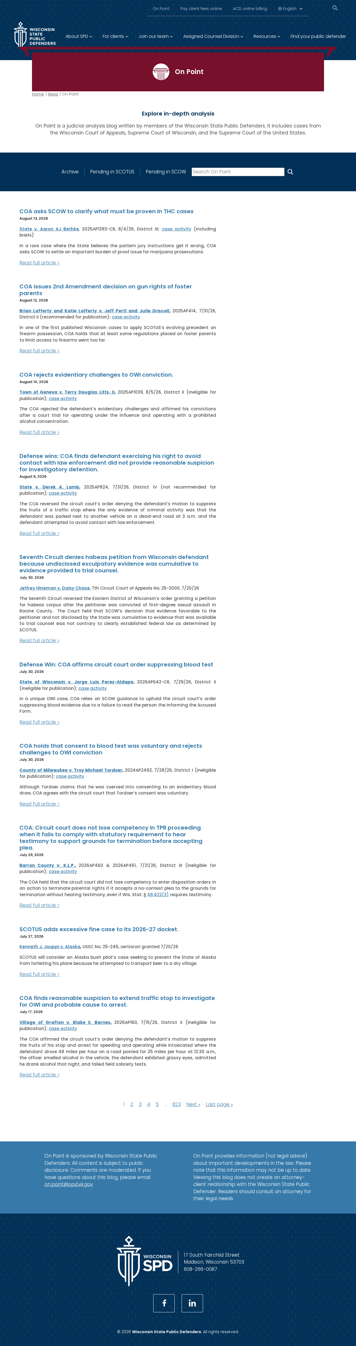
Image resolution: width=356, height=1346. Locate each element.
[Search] (335, 8)
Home (38, 94)
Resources (265, 36)
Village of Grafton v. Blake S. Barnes (64, 1022)
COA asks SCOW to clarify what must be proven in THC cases (106, 211)
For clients (113, 36)
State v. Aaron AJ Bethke (49, 229)
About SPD (77, 36)
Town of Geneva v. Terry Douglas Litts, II (67, 392)
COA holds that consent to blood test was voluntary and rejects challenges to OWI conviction (110, 749)
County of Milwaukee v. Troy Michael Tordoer (70, 770)
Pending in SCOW (166, 171)
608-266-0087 (200, 1269)
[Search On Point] (290, 172)
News (53, 94)
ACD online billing (250, 8)
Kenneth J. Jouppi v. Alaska (49, 947)
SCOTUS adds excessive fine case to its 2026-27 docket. (99, 929)
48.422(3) (158, 895)
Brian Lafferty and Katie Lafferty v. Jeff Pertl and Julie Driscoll (94, 311)
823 (176, 1104)
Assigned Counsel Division (211, 36)
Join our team (154, 36)
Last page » (219, 1104)
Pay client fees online (201, 8)
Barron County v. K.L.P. (47, 865)
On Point (161, 8)
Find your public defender (318, 36)
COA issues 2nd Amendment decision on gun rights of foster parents (105, 290)
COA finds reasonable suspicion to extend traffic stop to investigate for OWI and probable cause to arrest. (117, 1001)
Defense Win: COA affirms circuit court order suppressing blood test (116, 664)
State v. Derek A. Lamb (49, 487)
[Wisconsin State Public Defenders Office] (144, 1285)
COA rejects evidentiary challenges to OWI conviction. (96, 375)
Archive (70, 171)
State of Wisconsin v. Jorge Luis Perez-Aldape (76, 682)
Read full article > (39, 262)
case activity (176, 229)
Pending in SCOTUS (112, 171)
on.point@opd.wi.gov (68, 1184)
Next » (193, 1104)
